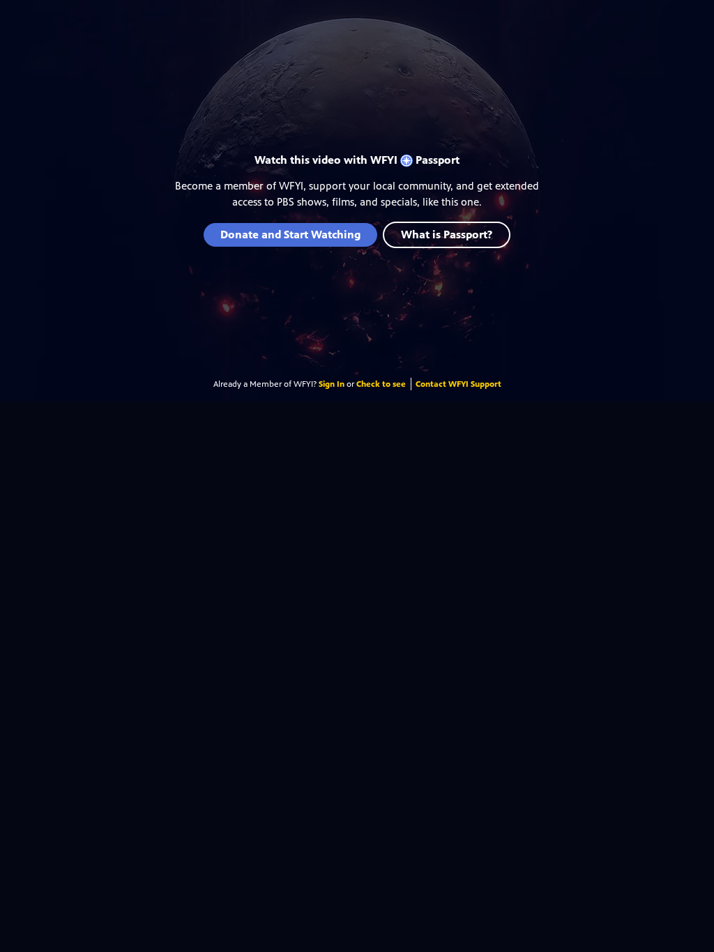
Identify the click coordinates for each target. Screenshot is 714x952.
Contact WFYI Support (458, 384)
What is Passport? (446, 234)
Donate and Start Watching (290, 234)
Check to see (381, 384)
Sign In (331, 384)
